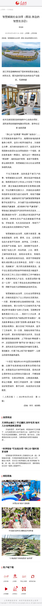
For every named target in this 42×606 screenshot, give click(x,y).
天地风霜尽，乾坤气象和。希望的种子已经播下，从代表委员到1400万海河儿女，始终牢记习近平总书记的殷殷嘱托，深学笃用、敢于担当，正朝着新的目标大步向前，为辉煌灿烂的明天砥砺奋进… (21, 435)
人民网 (2, 9)
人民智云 (14, 594)
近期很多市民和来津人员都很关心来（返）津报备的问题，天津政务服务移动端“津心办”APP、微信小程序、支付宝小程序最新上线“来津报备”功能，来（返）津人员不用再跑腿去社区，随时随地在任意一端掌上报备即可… (21, 461)
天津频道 (10, 9)
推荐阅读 (7, 417)
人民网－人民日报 (31, 33)
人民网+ (14, 581)
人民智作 (23, 594)
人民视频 (5, 594)
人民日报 (5, 581)
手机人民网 (23, 581)
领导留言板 (32, 581)
